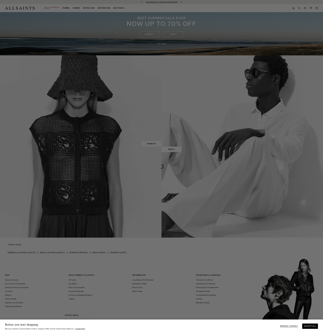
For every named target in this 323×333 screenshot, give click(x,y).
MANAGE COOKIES (289, 326)
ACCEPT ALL (310, 326)
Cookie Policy (80, 329)
